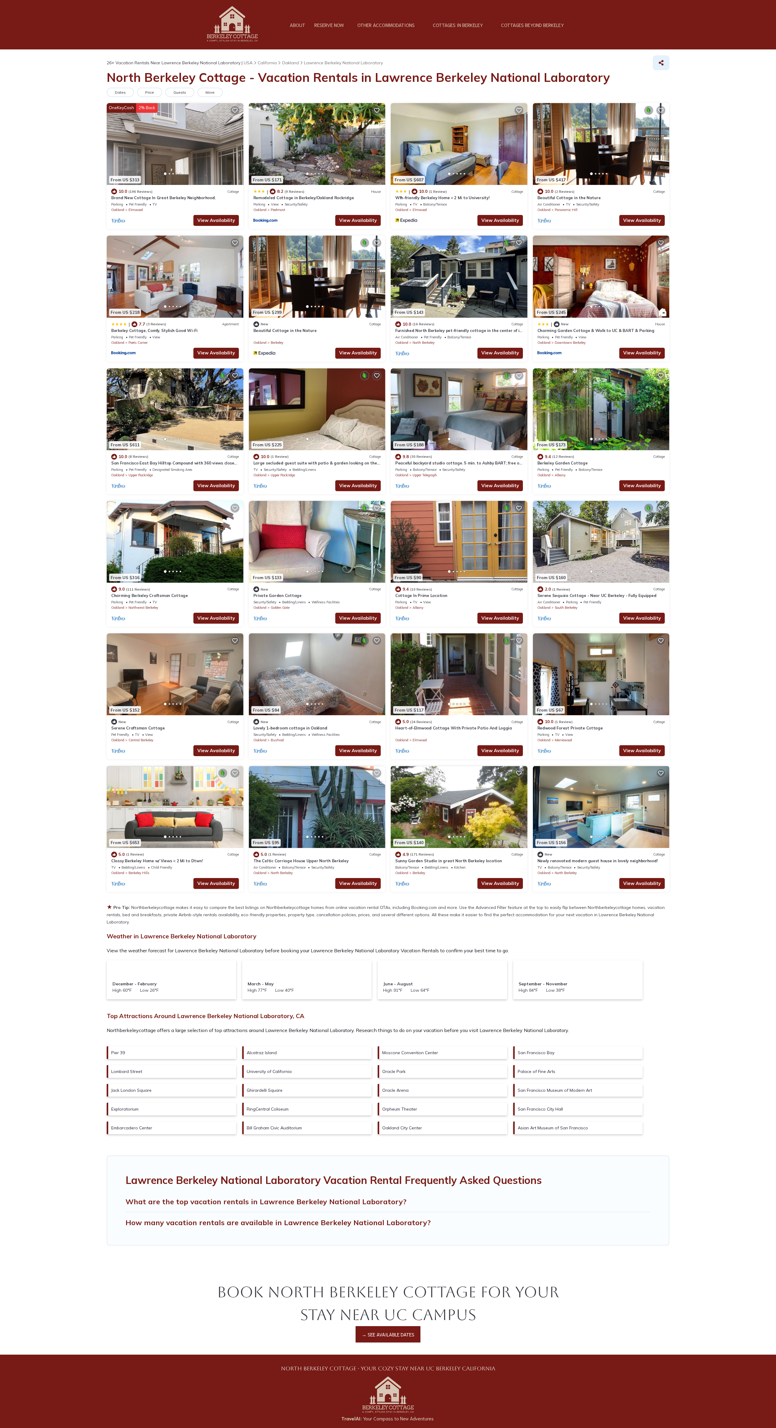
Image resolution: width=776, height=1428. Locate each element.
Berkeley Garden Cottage (562, 463)
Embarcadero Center (131, 1128)
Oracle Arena (395, 1090)
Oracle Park (394, 1071)
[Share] (661, 62)
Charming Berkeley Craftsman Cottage (149, 595)
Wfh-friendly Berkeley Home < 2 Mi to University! (442, 197)
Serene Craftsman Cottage (138, 728)
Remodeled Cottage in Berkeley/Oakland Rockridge (303, 197)
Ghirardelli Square (265, 1090)
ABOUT (297, 25)
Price (149, 92)
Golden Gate (280, 607)
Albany (560, 475)
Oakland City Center (402, 1128)
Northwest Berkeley (143, 607)
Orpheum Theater (399, 1109)
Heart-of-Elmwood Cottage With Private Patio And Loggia (453, 728)
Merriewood (563, 740)
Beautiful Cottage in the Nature (569, 197)
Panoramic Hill (566, 210)
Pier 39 (118, 1052)
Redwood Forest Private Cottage (570, 728)
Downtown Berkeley (570, 342)
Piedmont (278, 210)
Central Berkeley (141, 740)
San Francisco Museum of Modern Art (555, 1090)
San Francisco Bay (536, 1052)
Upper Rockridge (141, 475)
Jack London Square (131, 1090)
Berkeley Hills (139, 873)
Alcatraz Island (262, 1052)
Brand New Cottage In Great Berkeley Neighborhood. (163, 197)
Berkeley (277, 342)
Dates (120, 92)
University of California (269, 1071)
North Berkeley (424, 342)
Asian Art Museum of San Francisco (553, 1128)
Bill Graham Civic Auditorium (274, 1128)
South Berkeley (566, 607)
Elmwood (136, 210)
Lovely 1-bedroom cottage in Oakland (290, 728)
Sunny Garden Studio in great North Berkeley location (448, 860)
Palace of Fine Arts (536, 1071)
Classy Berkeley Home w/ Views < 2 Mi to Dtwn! (156, 860)
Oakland (117, 210)
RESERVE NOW (329, 25)
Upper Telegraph (425, 475)
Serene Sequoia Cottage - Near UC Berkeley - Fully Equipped (597, 595)
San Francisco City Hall (540, 1109)
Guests (179, 92)
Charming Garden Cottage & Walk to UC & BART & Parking (595, 330)
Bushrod (277, 740)
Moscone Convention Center (410, 1052)
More (210, 92)
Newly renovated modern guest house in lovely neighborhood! (597, 860)
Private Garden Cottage (277, 595)
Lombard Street (126, 1071)
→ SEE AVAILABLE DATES (388, 1334)
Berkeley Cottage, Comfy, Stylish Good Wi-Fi (154, 330)
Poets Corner (138, 342)
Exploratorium (125, 1109)
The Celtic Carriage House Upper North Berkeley (301, 860)
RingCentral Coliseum (268, 1109)
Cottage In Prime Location (421, 595)
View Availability (216, 220)
